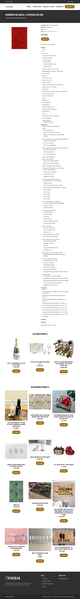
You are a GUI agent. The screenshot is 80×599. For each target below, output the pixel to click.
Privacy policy (66, 596)
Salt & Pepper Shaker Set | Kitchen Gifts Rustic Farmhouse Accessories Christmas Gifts (16, 424)
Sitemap (72, 596)
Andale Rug (16, 505)
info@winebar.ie (70, 1)
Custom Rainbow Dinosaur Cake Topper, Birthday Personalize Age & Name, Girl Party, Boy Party (64, 416)
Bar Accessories (50, 25)
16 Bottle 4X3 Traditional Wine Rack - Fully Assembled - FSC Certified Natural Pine (64, 363)
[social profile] (11, 2)
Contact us (48, 596)
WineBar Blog (60, 6)
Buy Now (45, 39)
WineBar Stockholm (48, 6)
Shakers (57, 25)
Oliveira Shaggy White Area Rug (40, 503)
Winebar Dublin (37, 6)
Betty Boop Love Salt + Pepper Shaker (64, 464)
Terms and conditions (57, 596)
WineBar (28, 6)
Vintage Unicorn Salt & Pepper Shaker (40, 457)
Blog (44, 586)
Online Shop (69, 6)
